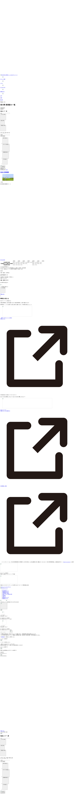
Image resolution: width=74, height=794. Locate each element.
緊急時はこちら (5, 598)
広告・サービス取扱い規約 (7, 594)
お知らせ (4, 596)
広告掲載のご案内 (5, 593)
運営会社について (5, 597)
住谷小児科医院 (4, 172)
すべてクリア (3, 167)
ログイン (2, 652)
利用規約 (4, 595)
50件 (7, 169)
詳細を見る (2, 294)
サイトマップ (4, 589)
